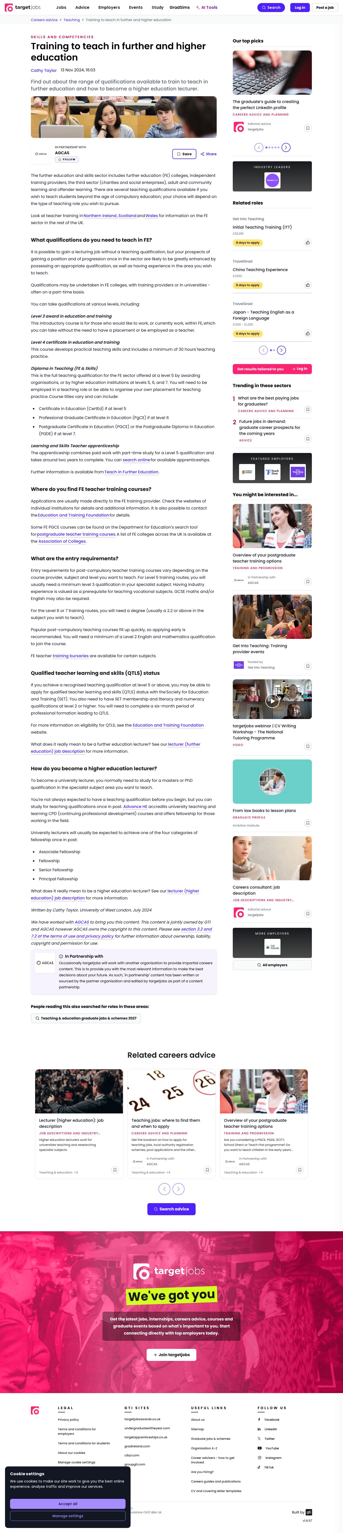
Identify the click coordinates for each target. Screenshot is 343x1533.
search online (136, 460)
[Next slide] (286, 147)
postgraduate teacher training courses (76, 534)
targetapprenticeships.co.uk (146, 1438)
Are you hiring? (202, 1472)
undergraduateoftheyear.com (147, 1428)
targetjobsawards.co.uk (142, 1419)
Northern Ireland (100, 216)
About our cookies (71, 1453)
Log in (300, 7)
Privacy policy (68, 1420)
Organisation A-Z (204, 1448)
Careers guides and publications (216, 1481)
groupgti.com (135, 1465)
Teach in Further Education (131, 472)
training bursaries (71, 656)
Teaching (72, 19)
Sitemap (197, 1429)
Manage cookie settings (76, 1462)
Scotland (128, 216)
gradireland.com (137, 1447)
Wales (151, 216)
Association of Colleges (62, 541)
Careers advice (44, 19)
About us (198, 1420)
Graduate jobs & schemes (211, 1439)
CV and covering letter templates (216, 1491)
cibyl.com (132, 1456)
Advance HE (135, 806)
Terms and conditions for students (84, 1443)
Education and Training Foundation (73, 515)
